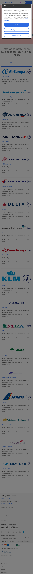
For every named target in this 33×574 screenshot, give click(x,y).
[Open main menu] (2, 2)
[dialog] (16, 21)
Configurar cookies (16, 30)
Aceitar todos (16, 25)
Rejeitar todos (16, 35)
